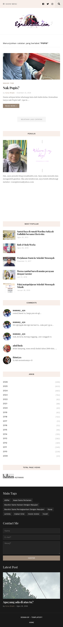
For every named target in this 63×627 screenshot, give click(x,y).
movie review (33, 514)
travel (45, 514)
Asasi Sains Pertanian (22, 500)
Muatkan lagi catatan (31, 119)
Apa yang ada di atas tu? (18, 602)
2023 (31, 395)
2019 (31, 412)
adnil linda (18, 345)
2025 (31, 386)
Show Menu (11, 4)
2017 (31, 421)
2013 (31, 438)
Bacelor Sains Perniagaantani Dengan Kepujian (24, 509)
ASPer (7, 500)
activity (7, 514)
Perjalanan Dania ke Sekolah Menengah (36, 258)
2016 (31, 425)
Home (31, 622)
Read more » (11, 106)
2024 (31, 391)
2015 (31, 430)
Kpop (50, 509)
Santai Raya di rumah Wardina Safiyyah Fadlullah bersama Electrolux (35, 233)
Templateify (36, 617)
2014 (31, 434)
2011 (31, 447)
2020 (31, 408)
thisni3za (17, 357)
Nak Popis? (11, 88)
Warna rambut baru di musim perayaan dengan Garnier (35, 272)
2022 (31, 399)
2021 (31, 403)
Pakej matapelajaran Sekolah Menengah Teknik (36, 286)
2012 (31, 443)
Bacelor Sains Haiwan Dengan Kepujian (21, 505)
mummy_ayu (19, 310)
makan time (19, 514)
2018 (31, 417)
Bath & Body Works (26, 244)
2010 (31, 451)
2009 (31, 456)
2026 (31, 382)
